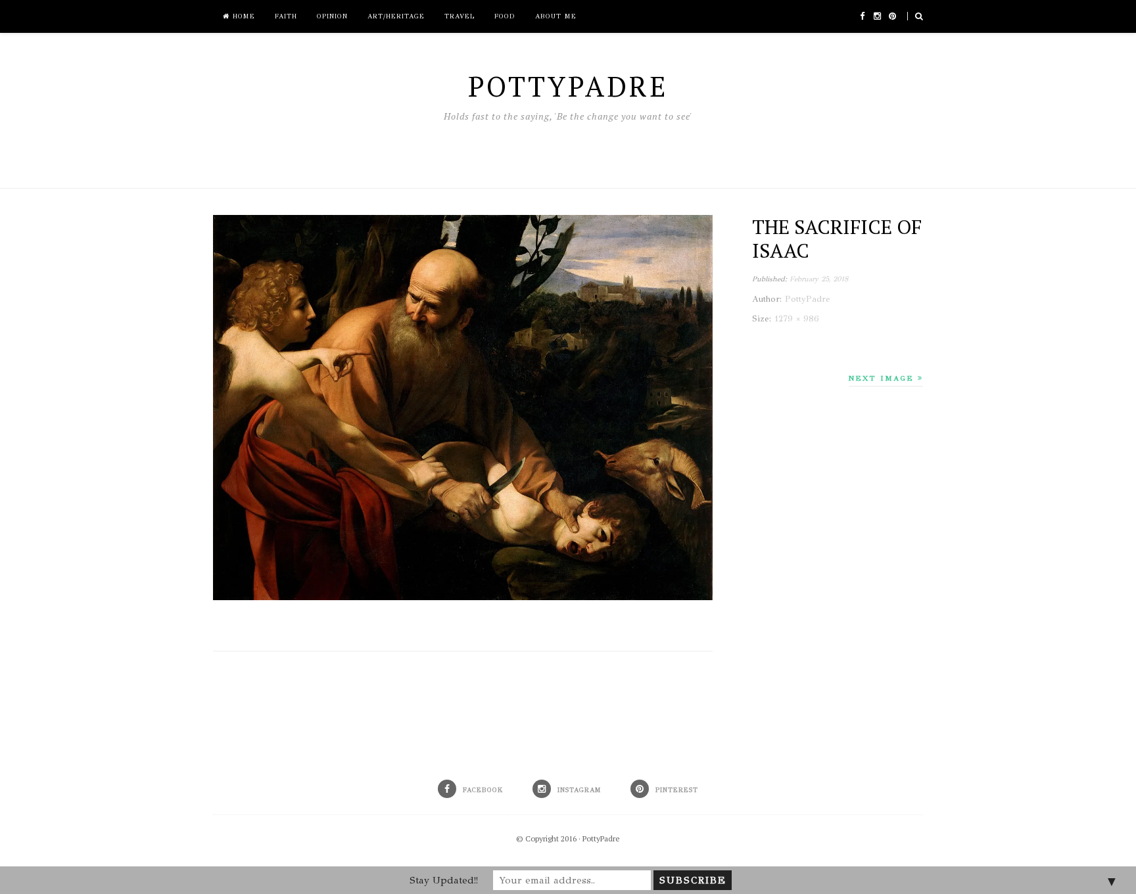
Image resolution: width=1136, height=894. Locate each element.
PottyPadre (601, 838)
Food (504, 16)
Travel (459, 16)
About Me (556, 16)
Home (242, 16)
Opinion (332, 16)
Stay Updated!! (444, 880)
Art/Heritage (396, 16)
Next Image (883, 378)
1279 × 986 (796, 319)
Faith (286, 16)
